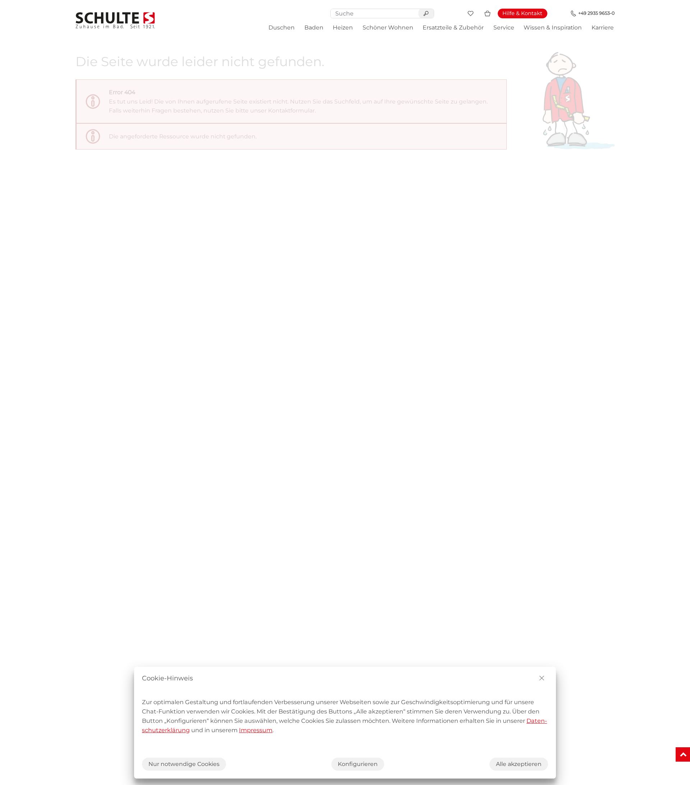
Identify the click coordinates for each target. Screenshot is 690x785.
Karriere (603, 27)
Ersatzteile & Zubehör (453, 27)
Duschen (281, 27)
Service (503, 27)
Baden (313, 27)
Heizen (343, 27)
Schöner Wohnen (388, 27)
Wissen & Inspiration (553, 27)
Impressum (255, 730)
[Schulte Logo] (115, 20)
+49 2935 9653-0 (596, 13)
